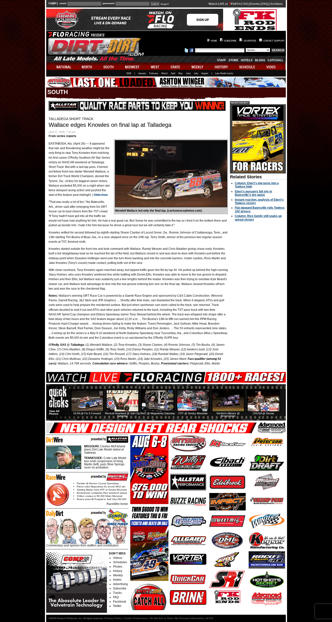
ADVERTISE (250, 40)
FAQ (265, 4)
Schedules (120, 562)
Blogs (260, 60)
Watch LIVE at (218, 4)
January (142, 73)
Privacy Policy (113, 618)
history (222, 66)
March (164, 73)
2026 (128, 73)
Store (233, 60)
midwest (132, 66)
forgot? (165, 4)
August (204, 73)
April (173, 73)
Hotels (247, 60)
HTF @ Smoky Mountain (193, 413)
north (87, 66)
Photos (117, 566)
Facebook (119, 601)
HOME (214, 40)
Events (255, 4)
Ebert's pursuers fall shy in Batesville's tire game (253, 193)
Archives (276, 4)
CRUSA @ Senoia (263, 413)
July (196, 73)
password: (109, 3)
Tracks (117, 593)
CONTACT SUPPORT (273, 40)
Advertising (120, 584)
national (61, 66)
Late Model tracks (224, 73)
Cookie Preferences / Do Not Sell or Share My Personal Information (164, 618)
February (153, 73)
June (188, 73)
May (180, 73)
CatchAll (275, 60)
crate (175, 66)
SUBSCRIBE (230, 40)
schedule (248, 66)
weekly (198, 66)
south (109, 66)
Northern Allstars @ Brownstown (228, 414)
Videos (117, 558)
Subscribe (119, 588)
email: (63, 3)
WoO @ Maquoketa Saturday (157, 413)
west (155, 66)
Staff (221, 60)
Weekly (118, 575)
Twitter (117, 606)
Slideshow (101, 195)
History (117, 571)
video (274, 66)
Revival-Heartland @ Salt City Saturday (122, 414)
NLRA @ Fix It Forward (87, 413)
